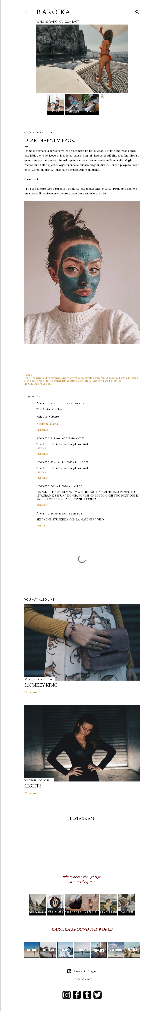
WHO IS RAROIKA (49, 22)
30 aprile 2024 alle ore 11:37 (66, 486)
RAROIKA (53, 12)
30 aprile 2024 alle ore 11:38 (66, 513)
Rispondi (42, 429)
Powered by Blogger (85, 971)
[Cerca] (137, 11)
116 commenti (32, 692)
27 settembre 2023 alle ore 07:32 (69, 462)
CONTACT (72, 22)
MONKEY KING (41, 685)
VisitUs (41, 447)
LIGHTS (33, 786)
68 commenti (32, 793)
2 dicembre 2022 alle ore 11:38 (68, 438)
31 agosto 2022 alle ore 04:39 (67, 403)
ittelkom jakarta (47, 424)
